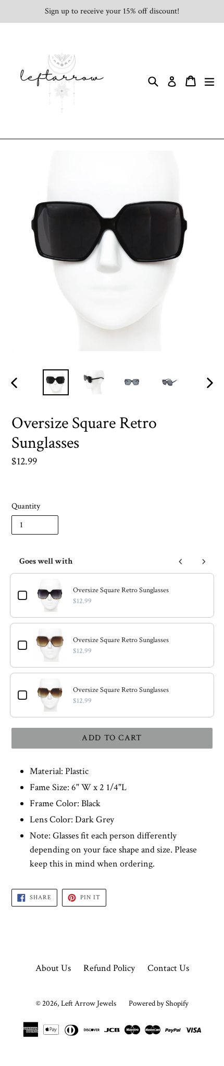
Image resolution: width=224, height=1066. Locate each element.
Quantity (25, 506)
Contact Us (168, 968)
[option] (55, 382)
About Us (53, 968)
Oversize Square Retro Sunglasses (121, 590)
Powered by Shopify (159, 1003)
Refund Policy (109, 968)
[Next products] (203, 561)
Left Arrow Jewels (88, 1003)
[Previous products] (180, 561)
